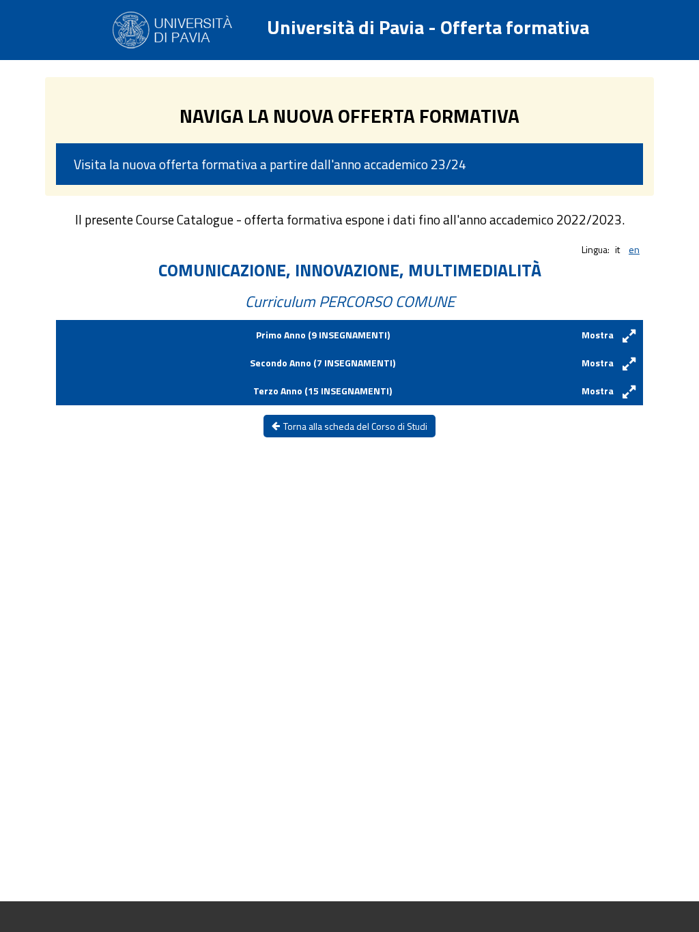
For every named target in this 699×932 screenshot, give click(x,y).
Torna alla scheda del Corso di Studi (355, 426)
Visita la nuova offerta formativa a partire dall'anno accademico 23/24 (270, 164)
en (634, 249)
